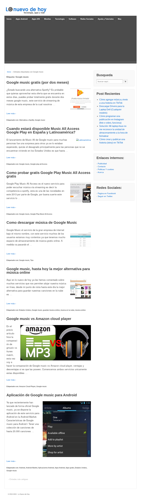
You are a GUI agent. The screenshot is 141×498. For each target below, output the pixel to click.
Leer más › (11, 113)
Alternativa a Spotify (26, 120)
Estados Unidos (25, 310)
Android (22, 468)
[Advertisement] (70, 42)
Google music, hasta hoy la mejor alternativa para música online (48, 271)
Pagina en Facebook (107, 193)
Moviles (47, 19)
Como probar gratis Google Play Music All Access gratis (48, 174)
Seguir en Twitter (105, 196)
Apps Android (22, 19)
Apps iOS (36, 19)
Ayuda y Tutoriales (106, 19)
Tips (31, 260)
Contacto (102, 166)
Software (72, 19)
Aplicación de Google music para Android (41, 395)
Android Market (31, 468)
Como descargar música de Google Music (41, 222)
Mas (119, 19)
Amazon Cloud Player (27, 386)
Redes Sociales (86, 19)
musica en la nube (67, 310)
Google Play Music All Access (41, 214)
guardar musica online (51, 310)
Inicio (9, 19)
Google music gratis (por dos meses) (37, 82)
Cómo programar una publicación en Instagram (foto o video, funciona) (111, 119)
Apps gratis (70, 468)
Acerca (101, 172)
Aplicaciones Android (46, 468)
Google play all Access (38, 164)
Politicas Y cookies (106, 169)
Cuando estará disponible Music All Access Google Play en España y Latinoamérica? (42, 130)
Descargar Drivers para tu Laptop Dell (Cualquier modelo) (111, 109)
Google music (40, 120)
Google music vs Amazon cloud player (38, 319)
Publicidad (102, 163)
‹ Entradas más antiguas (18, 479)
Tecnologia (59, 19)
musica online (80, 310)
